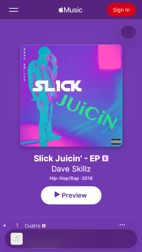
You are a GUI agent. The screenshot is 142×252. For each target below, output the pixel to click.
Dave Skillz (71, 168)
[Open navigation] (13, 10)
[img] (70, 9)
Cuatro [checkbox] (33, 226)
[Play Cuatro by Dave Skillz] (17, 225)
